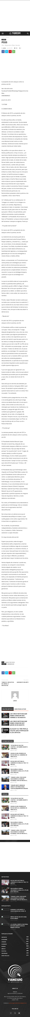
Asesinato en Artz (22, 682)
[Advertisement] (15, 16)
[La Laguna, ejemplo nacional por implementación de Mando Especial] (5, 926)
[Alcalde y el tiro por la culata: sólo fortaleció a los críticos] (5, 730)
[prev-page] (2, 736)
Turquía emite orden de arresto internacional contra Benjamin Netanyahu (19, 786)
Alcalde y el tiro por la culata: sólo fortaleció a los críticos (19, 730)
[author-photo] (15, 698)
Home (3, 37)
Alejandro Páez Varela (10, 662)
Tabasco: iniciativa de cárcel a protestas (8, 683)
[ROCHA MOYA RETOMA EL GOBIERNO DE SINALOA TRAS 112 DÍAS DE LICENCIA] (5, 763)
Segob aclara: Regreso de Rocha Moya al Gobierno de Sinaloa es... (18, 755)
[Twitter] (6, 51)
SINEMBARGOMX (10, 664)
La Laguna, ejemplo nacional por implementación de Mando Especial (19, 925)
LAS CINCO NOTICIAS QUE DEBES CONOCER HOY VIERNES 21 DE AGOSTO (18, 715)
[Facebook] (3, 51)
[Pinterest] (10, 51)
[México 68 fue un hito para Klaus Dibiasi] (5, 918)
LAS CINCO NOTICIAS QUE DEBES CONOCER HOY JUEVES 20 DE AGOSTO (18, 723)
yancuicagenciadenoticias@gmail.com (18, 1003)
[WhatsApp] (13, 51)
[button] (2, 33)
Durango (4, 717)
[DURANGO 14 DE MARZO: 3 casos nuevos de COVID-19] (5, 911)
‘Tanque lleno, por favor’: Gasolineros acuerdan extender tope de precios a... (19, 779)
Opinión (7, 37)
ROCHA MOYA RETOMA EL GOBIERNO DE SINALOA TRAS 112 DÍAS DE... (19, 763)
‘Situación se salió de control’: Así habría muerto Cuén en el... (19, 747)
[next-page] (5, 736)
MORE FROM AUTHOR (20, 709)
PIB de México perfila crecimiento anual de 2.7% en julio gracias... (19, 771)
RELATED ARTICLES (7, 709)
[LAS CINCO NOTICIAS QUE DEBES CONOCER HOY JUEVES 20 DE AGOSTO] (5, 723)
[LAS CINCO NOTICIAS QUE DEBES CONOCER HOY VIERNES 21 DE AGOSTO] (5, 715)
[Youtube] (19, 1013)
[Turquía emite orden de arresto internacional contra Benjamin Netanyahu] (5, 787)
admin (4, 48)
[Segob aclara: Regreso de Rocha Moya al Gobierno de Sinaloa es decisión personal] (5, 755)
